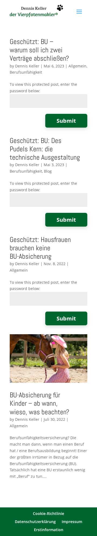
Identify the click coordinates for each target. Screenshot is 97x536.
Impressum (72, 522)
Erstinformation (48, 530)
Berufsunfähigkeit (26, 72)
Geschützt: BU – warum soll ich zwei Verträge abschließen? (39, 50)
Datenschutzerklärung (35, 522)
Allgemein (77, 66)
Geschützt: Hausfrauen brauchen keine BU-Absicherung (40, 248)
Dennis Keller (27, 66)
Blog (48, 171)
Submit (66, 120)
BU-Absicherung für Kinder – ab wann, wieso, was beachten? (39, 403)
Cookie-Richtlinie (48, 514)
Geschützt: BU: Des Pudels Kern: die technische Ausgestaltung (45, 149)
